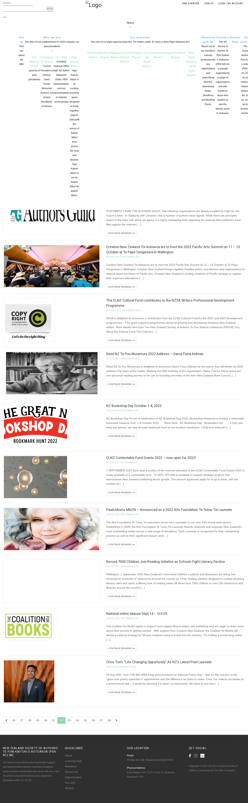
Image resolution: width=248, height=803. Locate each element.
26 (13, 720)
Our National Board (34, 68)
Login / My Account (230, 3)
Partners (223, 75)
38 (109, 720)
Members (71, 766)
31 (53, 720)
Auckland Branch (104, 55)
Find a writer (190, 3)
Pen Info (70, 782)
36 (93, 720)
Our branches (140, 39)
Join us (21, 51)
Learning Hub (73, 760)
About (68, 755)
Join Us (208, 3)
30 (45, 720)
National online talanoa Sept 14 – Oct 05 (136, 614)
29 (37, 720)
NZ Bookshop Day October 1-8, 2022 (134, 406)
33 (69, 720)
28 (29, 720)
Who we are (52, 42)
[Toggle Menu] (4, 17)
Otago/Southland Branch (175, 55)
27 (21, 720)
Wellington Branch (136, 55)
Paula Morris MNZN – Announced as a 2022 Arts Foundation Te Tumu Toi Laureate (169, 510)
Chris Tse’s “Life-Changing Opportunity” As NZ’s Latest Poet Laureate (159, 662)
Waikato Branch (115, 55)
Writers (69, 788)
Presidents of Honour (46, 82)
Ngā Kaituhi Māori (74, 126)
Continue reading (120, 233)
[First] (6, 720)
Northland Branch (93, 55)
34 (77, 720)
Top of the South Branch (147, 59)
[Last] (116, 720)
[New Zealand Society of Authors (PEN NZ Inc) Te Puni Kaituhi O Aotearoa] (94, 4)
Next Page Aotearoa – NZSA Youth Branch (191, 64)
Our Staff (61, 79)
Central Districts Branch (125, 57)
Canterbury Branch (158, 55)
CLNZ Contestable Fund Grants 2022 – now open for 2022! (151, 458)
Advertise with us (208, 71)
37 (101, 720)
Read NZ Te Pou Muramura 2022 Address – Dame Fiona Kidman (155, 354)
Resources (71, 771)
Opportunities (73, 777)
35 (85, 720)
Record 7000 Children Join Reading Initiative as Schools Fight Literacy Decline (165, 562)
